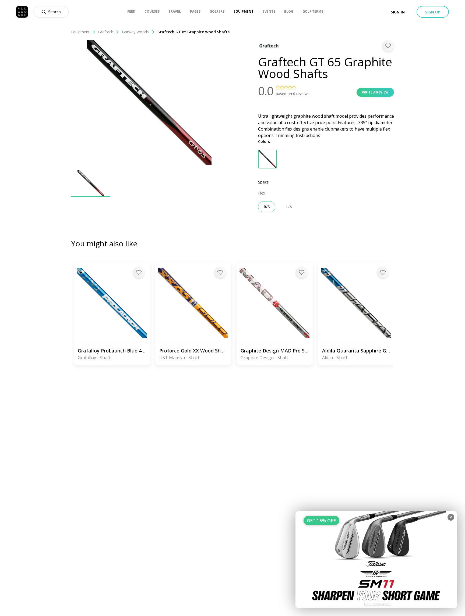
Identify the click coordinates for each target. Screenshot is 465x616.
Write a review (375, 92)
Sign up (432, 12)
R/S (267, 206)
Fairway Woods (135, 31)
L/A (289, 206)
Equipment (80, 31)
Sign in (398, 12)
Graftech (105, 31)
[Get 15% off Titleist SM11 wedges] (376, 559)
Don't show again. (377, 603)
